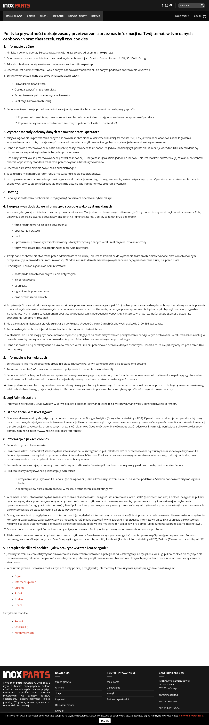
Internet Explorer (25, 582)
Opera (18, 605)
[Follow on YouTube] (170, 5)
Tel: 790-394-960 (168, 701)
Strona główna (63, 681)
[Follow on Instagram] (166, 5)
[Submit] (202, 5)
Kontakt (59, 710)
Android (19, 621)
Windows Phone (24, 632)
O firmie (59, 687)
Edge (18, 576)
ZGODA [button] (105, 720)
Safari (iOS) (21, 627)
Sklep (58, 693)
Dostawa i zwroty (64, 705)
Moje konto (113, 681)
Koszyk (110, 693)
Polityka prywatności (118, 699)
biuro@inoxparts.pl (168, 694)
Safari (18, 593)
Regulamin (60, 699)
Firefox (19, 599)
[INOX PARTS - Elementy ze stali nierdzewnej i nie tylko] (16, 6)
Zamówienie (113, 687)
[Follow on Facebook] (162, 5)
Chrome (19, 587)
